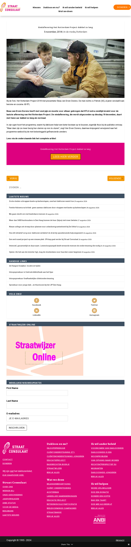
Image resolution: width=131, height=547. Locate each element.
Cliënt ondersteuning (59, 488)
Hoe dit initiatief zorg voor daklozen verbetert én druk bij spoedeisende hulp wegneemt (46, 233)
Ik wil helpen (91, 8)
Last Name (12, 401)
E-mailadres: (13, 413)
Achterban (53, 492)
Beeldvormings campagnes (61, 508)
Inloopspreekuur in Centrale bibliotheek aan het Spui (31, 272)
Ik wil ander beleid (72, 8)
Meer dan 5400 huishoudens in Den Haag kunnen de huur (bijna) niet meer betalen (43, 220)
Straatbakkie (54, 512)
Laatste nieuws (11, 515)
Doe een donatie (100, 492)
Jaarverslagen (11, 498)
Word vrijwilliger (101, 488)
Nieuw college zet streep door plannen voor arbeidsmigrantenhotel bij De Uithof (43, 227)
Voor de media (10, 507)
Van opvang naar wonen (105, 460)
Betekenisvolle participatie (62, 504)
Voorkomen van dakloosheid (107, 448)
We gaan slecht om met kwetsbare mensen (27, 214)
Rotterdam (81, 31)
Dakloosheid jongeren (103, 472)
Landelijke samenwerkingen (62, 496)
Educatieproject (56, 460)
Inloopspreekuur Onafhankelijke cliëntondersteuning (31, 278)
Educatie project (56, 500)
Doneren (122, 7)
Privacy (120, 540)
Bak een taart (98, 500)
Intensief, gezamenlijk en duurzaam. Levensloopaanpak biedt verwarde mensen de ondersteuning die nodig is (55, 246)
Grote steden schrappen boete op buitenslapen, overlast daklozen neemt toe (41, 201)
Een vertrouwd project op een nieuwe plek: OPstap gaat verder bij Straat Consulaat (43, 239)
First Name (12, 388)
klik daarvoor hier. (13, 475)
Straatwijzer (54, 468)
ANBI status (9, 503)
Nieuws (37, 8)
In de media (69, 31)
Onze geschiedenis (13, 495)
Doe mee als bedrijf (101, 504)
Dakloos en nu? (51, 8)
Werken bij (8, 490)
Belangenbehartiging (59, 484)
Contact (8, 459)
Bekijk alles (53, 472)
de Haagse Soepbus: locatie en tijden (24, 266)
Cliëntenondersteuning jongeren (65, 456)
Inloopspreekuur (56, 448)
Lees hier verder (65, 156)
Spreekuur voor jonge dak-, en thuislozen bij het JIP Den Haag (35, 285)
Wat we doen (65, 11)
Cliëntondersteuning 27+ (61, 452)
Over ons (8, 486)
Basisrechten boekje (58, 464)
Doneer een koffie (100, 496)
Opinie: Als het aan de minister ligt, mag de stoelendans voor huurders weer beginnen (45, 252)
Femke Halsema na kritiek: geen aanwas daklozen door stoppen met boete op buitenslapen (47, 208)
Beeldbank (8, 511)
